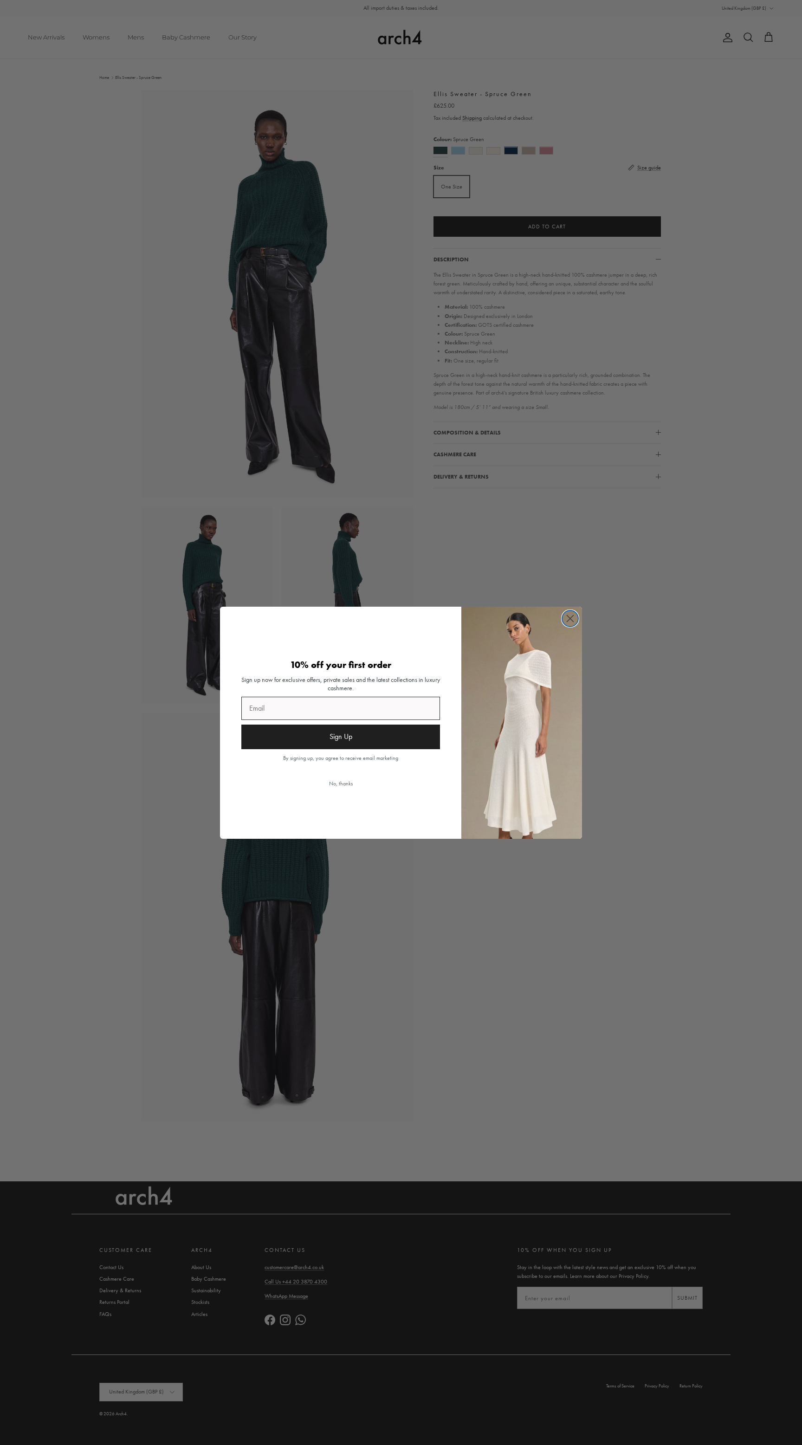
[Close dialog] (570, 618)
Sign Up (341, 736)
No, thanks (341, 783)
